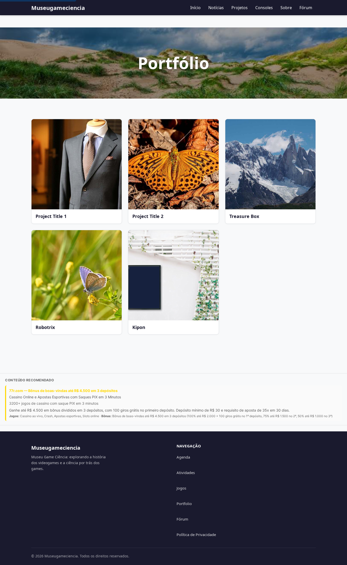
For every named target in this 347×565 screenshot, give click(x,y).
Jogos (181, 488)
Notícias (216, 7)
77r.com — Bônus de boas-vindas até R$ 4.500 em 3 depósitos (63, 390)
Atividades (186, 472)
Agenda (183, 457)
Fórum (305, 7)
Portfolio (184, 503)
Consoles (264, 7)
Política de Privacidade (196, 534)
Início (195, 7)
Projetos (239, 7)
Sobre (286, 7)
